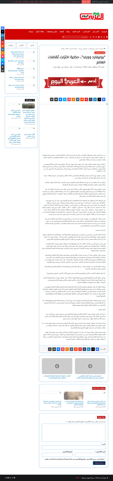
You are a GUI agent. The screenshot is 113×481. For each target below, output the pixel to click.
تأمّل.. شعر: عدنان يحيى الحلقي (29, 135)
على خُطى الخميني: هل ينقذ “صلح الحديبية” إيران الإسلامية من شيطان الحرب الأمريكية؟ (96, 403)
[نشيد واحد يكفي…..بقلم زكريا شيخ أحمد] (30, 79)
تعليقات (10, 45)
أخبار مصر (95, 31)
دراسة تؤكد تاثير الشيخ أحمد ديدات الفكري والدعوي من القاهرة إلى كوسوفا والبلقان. (74, 403)
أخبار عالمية (76, 31)
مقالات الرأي (40, 31)
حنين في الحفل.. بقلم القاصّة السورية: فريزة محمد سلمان (14, 113)
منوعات (30, 31)
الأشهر (32, 45)
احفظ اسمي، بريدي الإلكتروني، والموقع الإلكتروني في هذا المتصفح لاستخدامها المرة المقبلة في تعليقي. (74, 459)
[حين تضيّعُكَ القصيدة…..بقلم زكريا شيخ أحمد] (30, 71)
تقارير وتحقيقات (52, 31)
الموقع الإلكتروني (67, 451)
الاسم (103, 444)
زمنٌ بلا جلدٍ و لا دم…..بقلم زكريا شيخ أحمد (16, 86)
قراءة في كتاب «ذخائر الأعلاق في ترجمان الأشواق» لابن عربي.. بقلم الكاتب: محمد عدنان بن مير (14, 138)
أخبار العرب (86, 31)
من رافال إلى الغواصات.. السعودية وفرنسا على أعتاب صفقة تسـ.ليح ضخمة (52, 403)
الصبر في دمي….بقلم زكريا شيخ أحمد (16, 61)
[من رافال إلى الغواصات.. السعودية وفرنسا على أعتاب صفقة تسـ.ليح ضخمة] (51, 396)
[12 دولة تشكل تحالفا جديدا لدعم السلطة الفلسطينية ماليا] (30, 54)
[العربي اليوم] (91, 16)
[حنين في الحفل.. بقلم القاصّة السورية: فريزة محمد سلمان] (14, 105)
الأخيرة (21, 45)
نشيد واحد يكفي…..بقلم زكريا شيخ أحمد (16, 78)
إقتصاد (61, 31)
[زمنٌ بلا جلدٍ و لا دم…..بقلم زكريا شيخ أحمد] (30, 87)
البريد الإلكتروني (100, 451)
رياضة (68, 31)
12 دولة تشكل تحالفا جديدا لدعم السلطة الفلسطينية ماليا (17, 54)
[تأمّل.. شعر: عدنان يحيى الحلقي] (28, 130)
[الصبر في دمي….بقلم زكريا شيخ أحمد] (30, 63)
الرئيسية (104, 31)
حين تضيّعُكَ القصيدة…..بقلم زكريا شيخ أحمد (16, 70)
